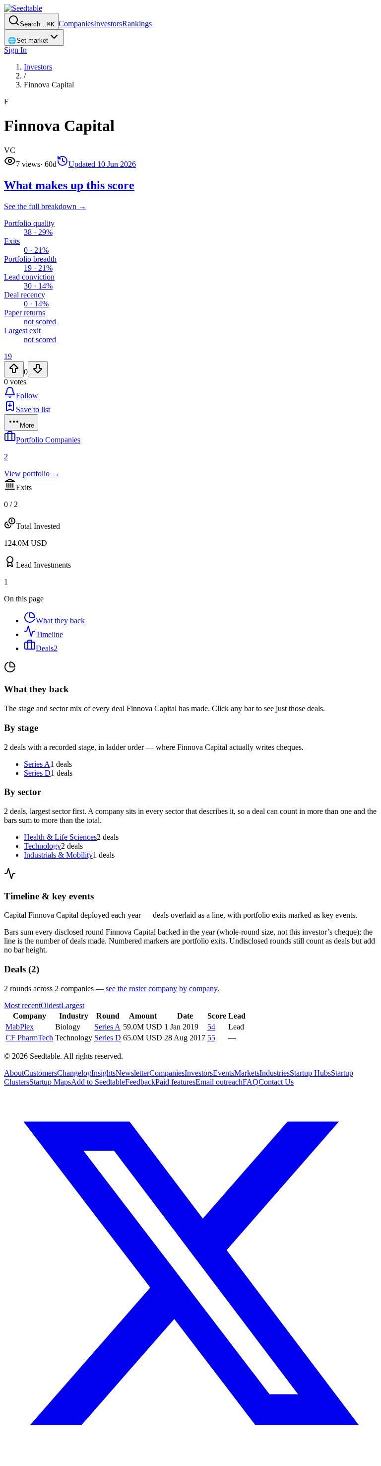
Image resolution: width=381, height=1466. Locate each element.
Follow (27, 395)
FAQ (250, 1082)
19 (8, 356)
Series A (37, 764)
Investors (108, 23)
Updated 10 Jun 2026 (102, 164)
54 (211, 1027)
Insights (103, 1073)
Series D (37, 773)
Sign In (15, 50)
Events (223, 1073)
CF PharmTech (29, 1037)
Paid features (175, 1082)
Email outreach (219, 1082)
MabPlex (19, 1027)
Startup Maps (50, 1082)
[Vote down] (38, 369)
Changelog (74, 1073)
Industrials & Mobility (58, 855)
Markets (246, 1073)
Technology (42, 846)
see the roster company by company (161, 988)
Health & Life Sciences (60, 837)
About (14, 1073)
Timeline (49, 634)
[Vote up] (14, 369)
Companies (76, 23)
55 (211, 1037)
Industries (274, 1073)
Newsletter (132, 1073)
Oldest (51, 1005)
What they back (60, 620)
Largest (72, 1005)
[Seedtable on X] (190, 1457)
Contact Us (276, 1082)
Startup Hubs (310, 1073)
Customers (40, 1073)
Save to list (33, 409)
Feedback (140, 1082)
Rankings (137, 23)
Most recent (22, 1005)
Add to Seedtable (98, 1082)
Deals (47, 648)
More (27, 425)
